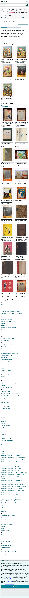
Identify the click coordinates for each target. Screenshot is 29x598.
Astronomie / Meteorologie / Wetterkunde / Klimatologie (12, 314)
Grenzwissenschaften (6, 361)
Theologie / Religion (6, 541)
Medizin (3, 423)
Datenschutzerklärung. (9, 584)
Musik (2, 427)
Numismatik (4, 434)
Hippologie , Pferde (6, 370)
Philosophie (4, 449)
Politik (2, 453)
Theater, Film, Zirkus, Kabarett (8, 539)
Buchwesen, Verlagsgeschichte (8, 327)
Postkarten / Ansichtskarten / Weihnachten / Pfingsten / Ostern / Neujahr (12, 499)
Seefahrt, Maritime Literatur (8, 522)
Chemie (3, 332)
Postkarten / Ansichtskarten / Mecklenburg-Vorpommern (12, 481)
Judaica (3, 385)
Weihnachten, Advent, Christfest (9, 551)
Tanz (2, 534)
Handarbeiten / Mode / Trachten (9, 366)
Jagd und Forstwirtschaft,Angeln (9, 383)
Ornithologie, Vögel (6, 438)
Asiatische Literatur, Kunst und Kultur (10, 311)
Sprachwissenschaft (6, 530)
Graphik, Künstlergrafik (6, 359)
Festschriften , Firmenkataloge (8, 344)
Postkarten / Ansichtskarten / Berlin (10, 464)
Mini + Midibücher (5, 425)
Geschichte (4, 357)
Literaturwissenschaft (6, 415)
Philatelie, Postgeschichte (7, 447)
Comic (2, 334)
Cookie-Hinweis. (8, 581)
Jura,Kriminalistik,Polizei (7, 387)
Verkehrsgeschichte (6, 545)
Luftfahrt (3, 417)
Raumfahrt (4, 511)
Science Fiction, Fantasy (7, 520)
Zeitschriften (4, 560)
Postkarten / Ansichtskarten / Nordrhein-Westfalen (14, 486)
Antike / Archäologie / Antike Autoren (10, 307)
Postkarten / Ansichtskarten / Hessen (10, 470)
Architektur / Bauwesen (7, 309)
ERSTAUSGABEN (5, 340)
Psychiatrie (4, 505)
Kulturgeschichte (5, 398)
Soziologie (3, 526)
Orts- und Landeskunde (7, 440)
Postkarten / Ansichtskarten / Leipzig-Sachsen (12, 474)
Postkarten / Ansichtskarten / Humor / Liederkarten (14, 472)
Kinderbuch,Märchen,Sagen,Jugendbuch (11, 393)
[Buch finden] (27, 5)
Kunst (2, 400)
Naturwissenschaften (6, 432)
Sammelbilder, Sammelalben (8, 515)
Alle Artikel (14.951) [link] (6, 106)
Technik (3, 537)
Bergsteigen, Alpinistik (6, 319)
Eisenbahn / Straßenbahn (7, 338)
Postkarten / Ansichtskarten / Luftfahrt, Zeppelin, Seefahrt (13, 477)
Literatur (3, 412)
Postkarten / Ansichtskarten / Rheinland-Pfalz (12, 490)
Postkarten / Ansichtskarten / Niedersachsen (12, 484)
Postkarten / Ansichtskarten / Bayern (10, 461)
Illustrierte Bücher (5, 374)
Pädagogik (3, 444)
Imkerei (3, 376)
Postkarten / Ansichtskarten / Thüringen (11, 497)
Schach (3, 517)
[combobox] (16, 5)
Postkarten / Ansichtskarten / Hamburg (11, 468)
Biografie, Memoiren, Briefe (8, 321)
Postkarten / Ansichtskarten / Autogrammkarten (13, 457)
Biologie (3, 323)
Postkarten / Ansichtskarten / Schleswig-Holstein (13, 494)
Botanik (3, 325)
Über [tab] (10, 26)
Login (23, 1)
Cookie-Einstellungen (11, 578)
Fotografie (3, 346)
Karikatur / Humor (5, 391)
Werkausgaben (4, 554)
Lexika (2, 410)
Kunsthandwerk (5, 402)
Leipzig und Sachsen (6, 408)
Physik (2, 451)
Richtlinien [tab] (17, 26)
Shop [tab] (4, 26)
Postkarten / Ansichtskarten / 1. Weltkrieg (11, 455)
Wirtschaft (4, 556)
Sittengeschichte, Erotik (7, 524)
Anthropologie (4, 304)
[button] (26, 21)
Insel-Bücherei (4, 378)
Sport (2, 528)
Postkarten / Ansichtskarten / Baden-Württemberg (14, 459)
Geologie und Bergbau (6, 355)
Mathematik (4, 421)
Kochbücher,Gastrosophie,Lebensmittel (11, 395)
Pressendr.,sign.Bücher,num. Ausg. (9, 502)
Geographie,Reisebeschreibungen (9, 353)
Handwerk (3, 368)
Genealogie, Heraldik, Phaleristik (9, 351)
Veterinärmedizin (5, 547)
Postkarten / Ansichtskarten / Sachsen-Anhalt (12, 492)
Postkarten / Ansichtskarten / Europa (10, 466)
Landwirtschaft (5, 406)
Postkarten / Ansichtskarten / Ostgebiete (11, 488)
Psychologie (4, 507)
